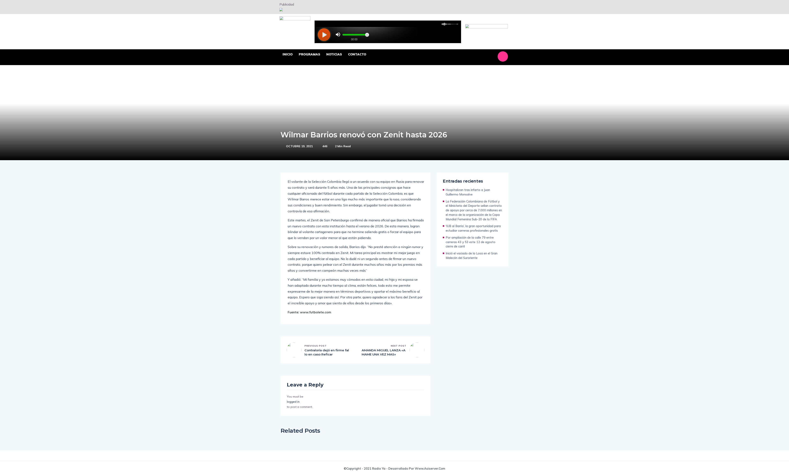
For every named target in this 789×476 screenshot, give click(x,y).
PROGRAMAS (309, 54)
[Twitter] (491, 56)
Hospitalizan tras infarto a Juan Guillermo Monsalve (468, 192)
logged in (293, 402)
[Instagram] (503, 56)
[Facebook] (478, 56)
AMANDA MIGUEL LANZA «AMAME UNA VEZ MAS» (383, 352)
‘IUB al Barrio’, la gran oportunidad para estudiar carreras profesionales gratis (473, 228)
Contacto (357, 54)
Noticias (334, 54)
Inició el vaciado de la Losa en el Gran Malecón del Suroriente (471, 255)
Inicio (288, 54)
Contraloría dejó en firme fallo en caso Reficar (327, 352)
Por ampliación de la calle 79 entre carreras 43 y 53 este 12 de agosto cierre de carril (470, 242)
